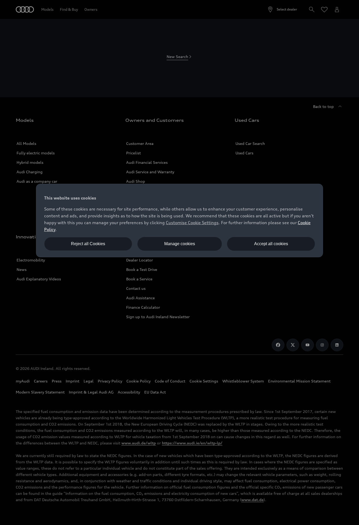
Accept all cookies (271, 244)
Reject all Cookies (88, 244)
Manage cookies (179, 244)
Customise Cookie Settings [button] (192, 222)
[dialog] (179, 220)
